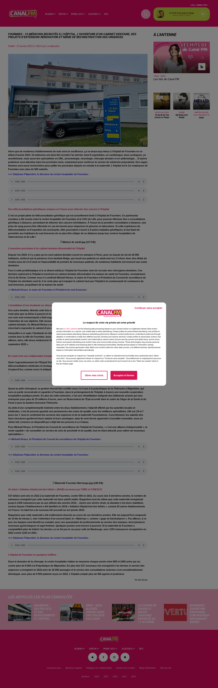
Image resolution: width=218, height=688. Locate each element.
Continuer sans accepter (148, 308)
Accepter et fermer (123, 375)
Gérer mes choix (94, 375)
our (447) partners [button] (70, 328)
